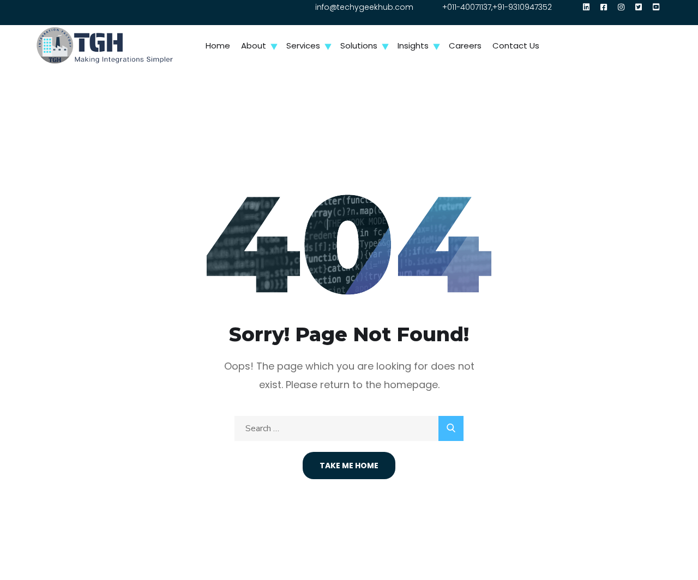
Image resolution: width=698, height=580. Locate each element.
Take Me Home (349, 465)
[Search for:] (349, 428)
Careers (465, 45)
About (253, 45)
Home (218, 45)
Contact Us (515, 45)
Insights (413, 45)
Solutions (358, 45)
